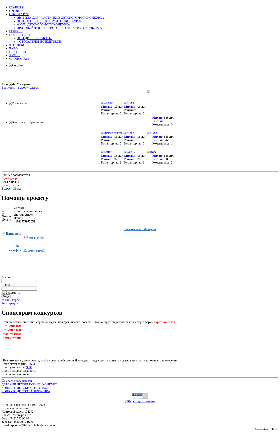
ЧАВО (13, 48)
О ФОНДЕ (16, 10)
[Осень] (129, 151)
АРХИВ (14, 55)
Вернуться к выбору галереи (20, 87)
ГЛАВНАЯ (16, 7)
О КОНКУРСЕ (19, 14)
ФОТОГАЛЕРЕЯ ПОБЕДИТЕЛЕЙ (39, 41)
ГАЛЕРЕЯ (15, 31)
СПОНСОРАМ (19, 58)
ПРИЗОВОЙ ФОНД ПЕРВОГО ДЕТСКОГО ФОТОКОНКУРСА (59, 27)
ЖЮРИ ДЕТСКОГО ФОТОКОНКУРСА (43, 24)
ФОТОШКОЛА (19, 45)
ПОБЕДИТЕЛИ (19, 34)
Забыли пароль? (12, 300)
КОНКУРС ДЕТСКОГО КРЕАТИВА (26, 391)
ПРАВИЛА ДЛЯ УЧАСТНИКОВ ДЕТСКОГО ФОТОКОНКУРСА (60, 17)
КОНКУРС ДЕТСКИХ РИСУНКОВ (25, 387)
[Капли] (106, 151)
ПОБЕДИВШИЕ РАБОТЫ (34, 38)
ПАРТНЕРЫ (17, 51)
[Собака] (107, 102)
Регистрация (10, 303)
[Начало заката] (111, 132)
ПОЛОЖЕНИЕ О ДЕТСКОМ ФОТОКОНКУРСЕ (49, 21)
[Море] (129, 132)
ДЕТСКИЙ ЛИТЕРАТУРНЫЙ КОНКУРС (29, 384)
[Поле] (152, 151)
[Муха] (129, 102)
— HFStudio (266, 429)
